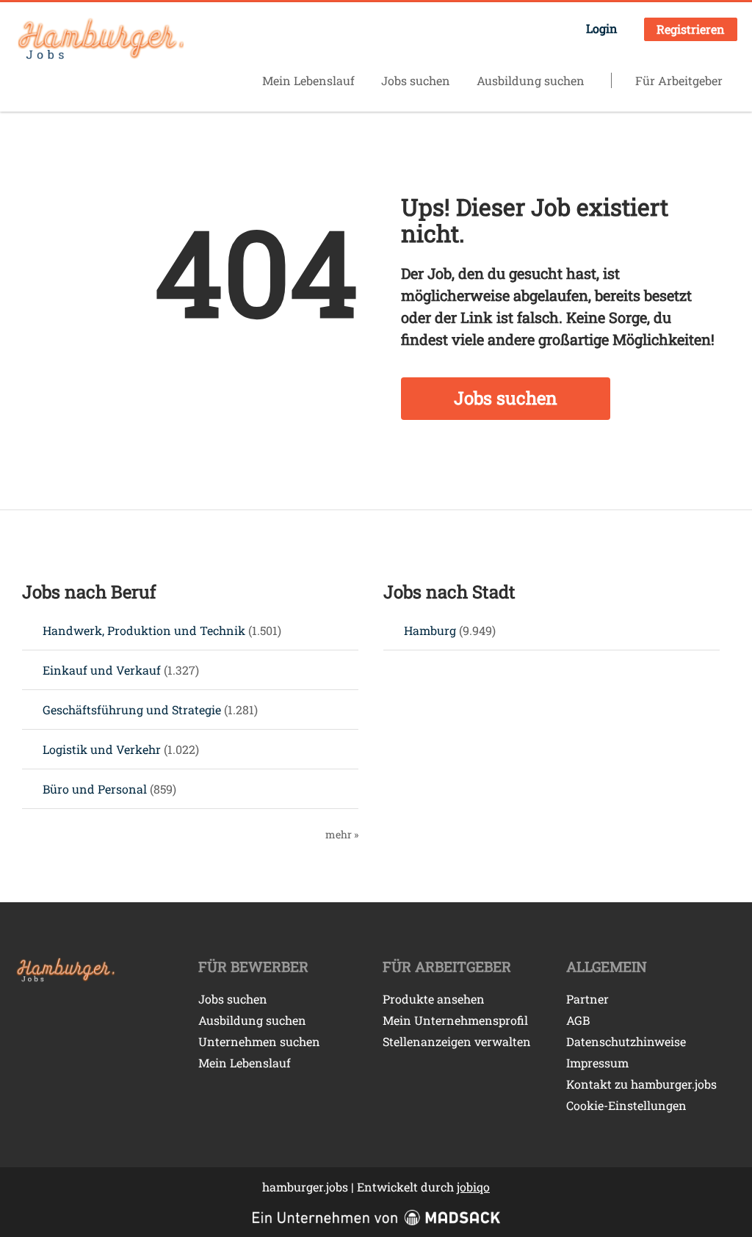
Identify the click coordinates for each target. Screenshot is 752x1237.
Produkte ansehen (434, 998)
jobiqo (473, 1186)
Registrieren (691, 29)
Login (602, 28)
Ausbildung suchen (531, 80)
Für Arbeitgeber (679, 80)
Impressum (597, 1062)
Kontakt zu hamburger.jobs (641, 1084)
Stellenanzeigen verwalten (457, 1041)
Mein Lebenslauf (308, 80)
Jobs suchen (415, 80)
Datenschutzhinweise (626, 1041)
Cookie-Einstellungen (626, 1105)
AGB (578, 1020)
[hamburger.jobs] (99, 40)
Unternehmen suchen (259, 1041)
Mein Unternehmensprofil (455, 1020)
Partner (587, 998)
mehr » (341, 834)
